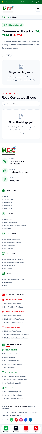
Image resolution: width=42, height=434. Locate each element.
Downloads (8, 202)
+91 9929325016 (16, 161)
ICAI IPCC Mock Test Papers (14, 319)
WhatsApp (6, 431)
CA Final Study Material (12, 383)
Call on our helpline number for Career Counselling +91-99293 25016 (19, 2)
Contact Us (8, 205)
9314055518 (14, 164)
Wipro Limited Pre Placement (12, 415)
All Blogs (7, 55)
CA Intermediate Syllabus (13, 395)
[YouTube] (16, 420)
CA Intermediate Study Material (15, 380)
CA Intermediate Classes (12, 242)
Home (6, 17)
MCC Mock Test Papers (12, 304)
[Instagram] (21, 420)
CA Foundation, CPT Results (13, 259)
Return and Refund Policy (28, 412)
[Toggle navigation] (38, 9)
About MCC (8, 219)
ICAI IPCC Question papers (13, 322)
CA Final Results (9, 265)
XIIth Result (8, 268)
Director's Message (10, 222)
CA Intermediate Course (13, 364)
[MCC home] (8, 9)
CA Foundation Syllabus (12, 392)
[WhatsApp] (11, 420)
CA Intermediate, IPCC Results (14, 262)
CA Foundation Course (12, 361)
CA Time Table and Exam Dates (14, 279)
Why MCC (7, 228)
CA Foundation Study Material (15, 376)
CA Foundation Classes (12, 239)
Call (39, 2)
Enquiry (26, 431)
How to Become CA (11, 354)
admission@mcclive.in (18, 172)
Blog (5, 285)
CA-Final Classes (9, 245)
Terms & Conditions (9, 412)
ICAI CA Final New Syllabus (13, 398)
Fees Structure (9, 357)
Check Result (8, 208)
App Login (16, 431)
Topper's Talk (8, 199)
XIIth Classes (8, 248)
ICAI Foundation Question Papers (16, 338)
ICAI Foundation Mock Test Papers (16, 334)
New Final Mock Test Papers (14, 307)
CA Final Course (9, 368)
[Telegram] (30, 420)
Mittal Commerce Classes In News (15, 225)
